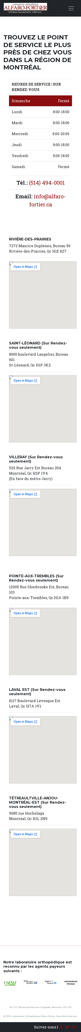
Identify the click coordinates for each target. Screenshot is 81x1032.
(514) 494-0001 (47, 182)
